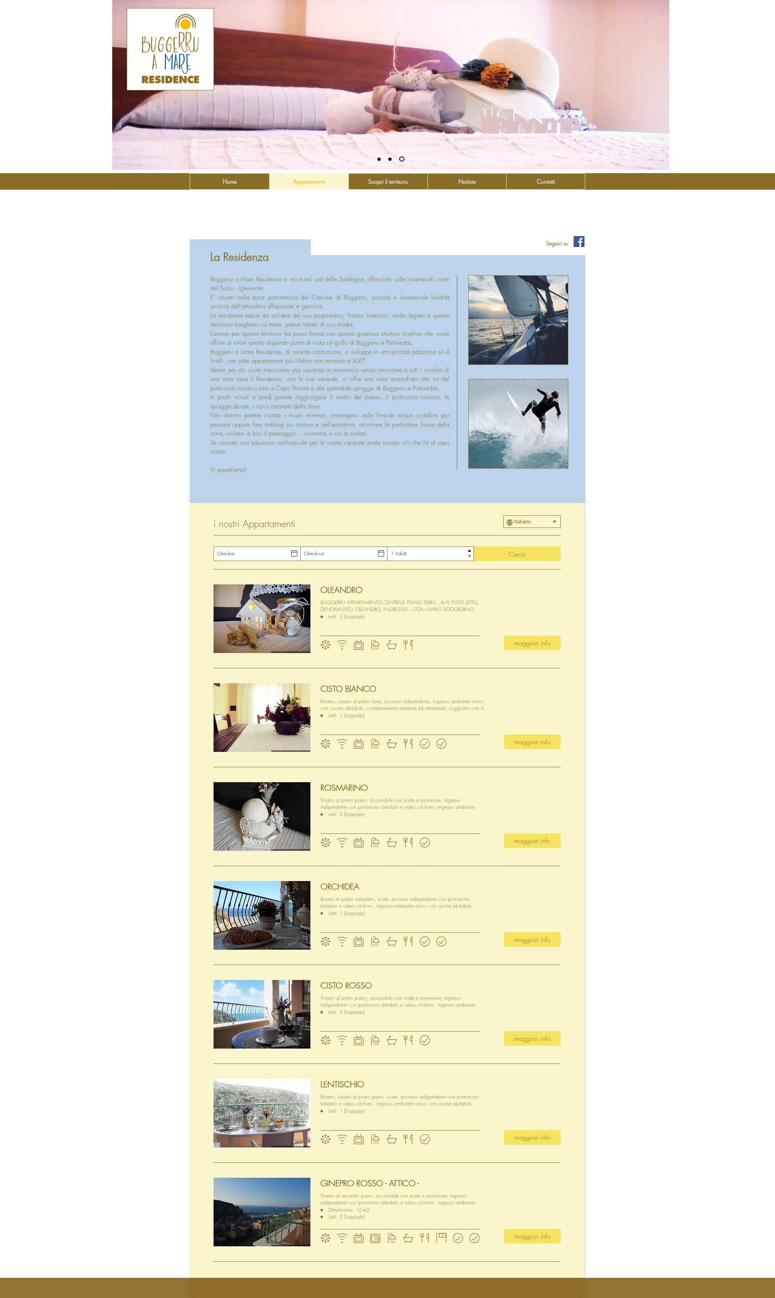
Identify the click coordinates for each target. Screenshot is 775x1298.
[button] (518, 320)
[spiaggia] (379, 159)
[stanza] (390, 159)
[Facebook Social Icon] (579, 241)
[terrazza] (401, 159)
